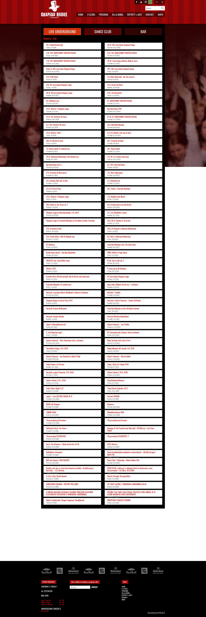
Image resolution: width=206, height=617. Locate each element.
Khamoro (110, 404)
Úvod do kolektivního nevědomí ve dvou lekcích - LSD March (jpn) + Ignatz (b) (131, 453)
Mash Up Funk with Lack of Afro (118, 340)
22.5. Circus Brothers (115, 84)
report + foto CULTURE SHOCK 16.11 (59, 396)
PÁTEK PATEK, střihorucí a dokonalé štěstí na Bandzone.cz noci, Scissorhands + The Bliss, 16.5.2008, (130, 469)
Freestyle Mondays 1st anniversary (58, 284)
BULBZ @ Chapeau (53, 404)
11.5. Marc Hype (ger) (115, 172)
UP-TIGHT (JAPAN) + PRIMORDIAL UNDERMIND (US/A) (126, 484)
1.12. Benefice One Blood (116, 196)
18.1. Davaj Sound (113, 148)
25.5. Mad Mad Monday (115, 124)
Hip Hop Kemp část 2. (54, 164)
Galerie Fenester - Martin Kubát (119, 356)
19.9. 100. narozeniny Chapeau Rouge (120, 68)
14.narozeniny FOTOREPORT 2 (118, 436)
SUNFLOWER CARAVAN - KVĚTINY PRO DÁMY (62, 484)
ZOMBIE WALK (51, 412)
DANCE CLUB (102, 31)
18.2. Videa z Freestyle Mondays (118, 188)
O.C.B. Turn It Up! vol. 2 (115, 260)
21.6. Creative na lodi (53, 228)
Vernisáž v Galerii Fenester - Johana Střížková (124, 300)
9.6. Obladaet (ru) (52, 100)
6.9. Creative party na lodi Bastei (119, 204)
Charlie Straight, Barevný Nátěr (118, 476)
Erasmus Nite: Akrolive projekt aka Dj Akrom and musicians (68, 276)
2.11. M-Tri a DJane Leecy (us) (118, 156)
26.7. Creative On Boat (115, 140)
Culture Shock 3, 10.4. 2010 (117, 372)
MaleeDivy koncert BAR (115, 412)
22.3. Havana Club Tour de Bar (57, 180)
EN (162, 2)
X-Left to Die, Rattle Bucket (56, 476)
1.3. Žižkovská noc (113, 180)
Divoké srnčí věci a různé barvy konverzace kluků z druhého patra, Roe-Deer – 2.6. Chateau (70, 469)
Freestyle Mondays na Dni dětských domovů (123, 308)
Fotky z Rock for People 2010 (118, 364)
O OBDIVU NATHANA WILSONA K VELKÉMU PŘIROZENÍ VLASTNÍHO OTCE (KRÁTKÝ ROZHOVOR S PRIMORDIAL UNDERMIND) (69, 493)
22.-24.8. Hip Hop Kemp (116, 164)
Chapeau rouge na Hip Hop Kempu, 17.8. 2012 (62, 212)
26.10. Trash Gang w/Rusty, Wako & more (122, 60)
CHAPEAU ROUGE (54, 9)
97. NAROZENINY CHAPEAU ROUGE (119, 100)
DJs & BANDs (117, 14)
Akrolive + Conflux (113, 292)
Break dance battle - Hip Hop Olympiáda (60, 252)
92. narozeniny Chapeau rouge (118, 276)
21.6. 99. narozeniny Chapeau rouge (59, 84)
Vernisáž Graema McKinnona (56, 308)
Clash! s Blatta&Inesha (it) (56, 324)
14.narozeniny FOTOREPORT (56, 436)
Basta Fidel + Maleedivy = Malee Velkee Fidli (123, 460)
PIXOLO (161, 613)
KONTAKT (150, 14)
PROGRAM (103, 14)
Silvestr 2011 (51, 268)
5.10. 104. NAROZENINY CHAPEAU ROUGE (61, 52)
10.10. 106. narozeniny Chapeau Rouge (121, 45)
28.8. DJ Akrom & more (54, 140)
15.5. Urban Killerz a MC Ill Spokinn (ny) (60, 236)
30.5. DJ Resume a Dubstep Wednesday (121, 228)
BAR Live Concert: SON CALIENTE (58, 460)
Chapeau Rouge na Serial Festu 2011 (59, 300)
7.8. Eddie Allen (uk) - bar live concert (121, 76)
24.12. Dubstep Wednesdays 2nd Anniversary (62, 156)
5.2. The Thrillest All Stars (56, 124)
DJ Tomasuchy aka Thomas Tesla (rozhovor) (123, 332)
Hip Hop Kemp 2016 (114, 108)
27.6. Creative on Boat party (56, 172)
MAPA (160, 14)
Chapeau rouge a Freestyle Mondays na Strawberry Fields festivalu (70, 220)
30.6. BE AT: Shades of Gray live (118, 220)
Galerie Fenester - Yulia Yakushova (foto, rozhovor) (64, 340)
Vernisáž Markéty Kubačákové (118, 316)
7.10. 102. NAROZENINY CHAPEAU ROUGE (61, 60)
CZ (157, 2)
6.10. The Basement (114, 92)
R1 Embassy (50, 244)
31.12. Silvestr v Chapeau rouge (57, 108)
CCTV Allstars (112, 444)
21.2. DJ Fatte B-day (53, 188)
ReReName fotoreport (54, 452)
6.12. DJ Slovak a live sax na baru (119, 132)
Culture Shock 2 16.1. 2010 (56, 380)
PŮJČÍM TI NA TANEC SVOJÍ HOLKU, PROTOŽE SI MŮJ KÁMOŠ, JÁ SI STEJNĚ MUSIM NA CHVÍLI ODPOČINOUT (131, 493)
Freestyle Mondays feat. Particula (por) (121, 244)
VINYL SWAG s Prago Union (117, 252)
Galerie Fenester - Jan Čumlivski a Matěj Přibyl (63, 356)
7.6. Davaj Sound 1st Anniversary (58, 148)
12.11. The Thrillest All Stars (56, 116)
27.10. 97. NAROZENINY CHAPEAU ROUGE (122, 116)
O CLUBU (91, 14)
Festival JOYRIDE (113, 396)
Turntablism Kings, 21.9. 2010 (57, 348)
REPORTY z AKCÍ (134, 14)
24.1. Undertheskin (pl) (54, 45)
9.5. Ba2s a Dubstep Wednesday (118, 236)
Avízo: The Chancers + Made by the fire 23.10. (62, 444)
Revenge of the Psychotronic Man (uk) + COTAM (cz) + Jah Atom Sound (130, 429)
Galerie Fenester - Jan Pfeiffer (118, 324)
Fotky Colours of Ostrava (55, 364)
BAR (143, 31)
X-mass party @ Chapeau (116, 268)
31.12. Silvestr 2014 (53, 132)
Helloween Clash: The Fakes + (56, 428)
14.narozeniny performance (56, 420)
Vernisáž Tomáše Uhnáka (55, 316)
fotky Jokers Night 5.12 (54, 388)
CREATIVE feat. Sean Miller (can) (58, 260)
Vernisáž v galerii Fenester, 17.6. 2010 (60, 372)
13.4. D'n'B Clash (52, 76)
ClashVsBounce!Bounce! (115, 380)
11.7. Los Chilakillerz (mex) (116, 212)
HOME (80, 14)
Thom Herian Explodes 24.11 (117, 388)
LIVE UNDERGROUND (62, 31)
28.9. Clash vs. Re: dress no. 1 (57, 204)
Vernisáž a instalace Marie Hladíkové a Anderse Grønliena (67, 292)
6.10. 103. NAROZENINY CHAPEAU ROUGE (122, 52)
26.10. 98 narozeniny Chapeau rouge (59, 92)
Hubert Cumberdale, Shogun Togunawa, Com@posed (65, 500)
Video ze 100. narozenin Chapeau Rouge (60, 68)
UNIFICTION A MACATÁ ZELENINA (119, 500)
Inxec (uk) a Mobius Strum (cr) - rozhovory (122, 284)
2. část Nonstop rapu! (54, 332)
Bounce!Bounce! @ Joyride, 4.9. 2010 (120, 348)
